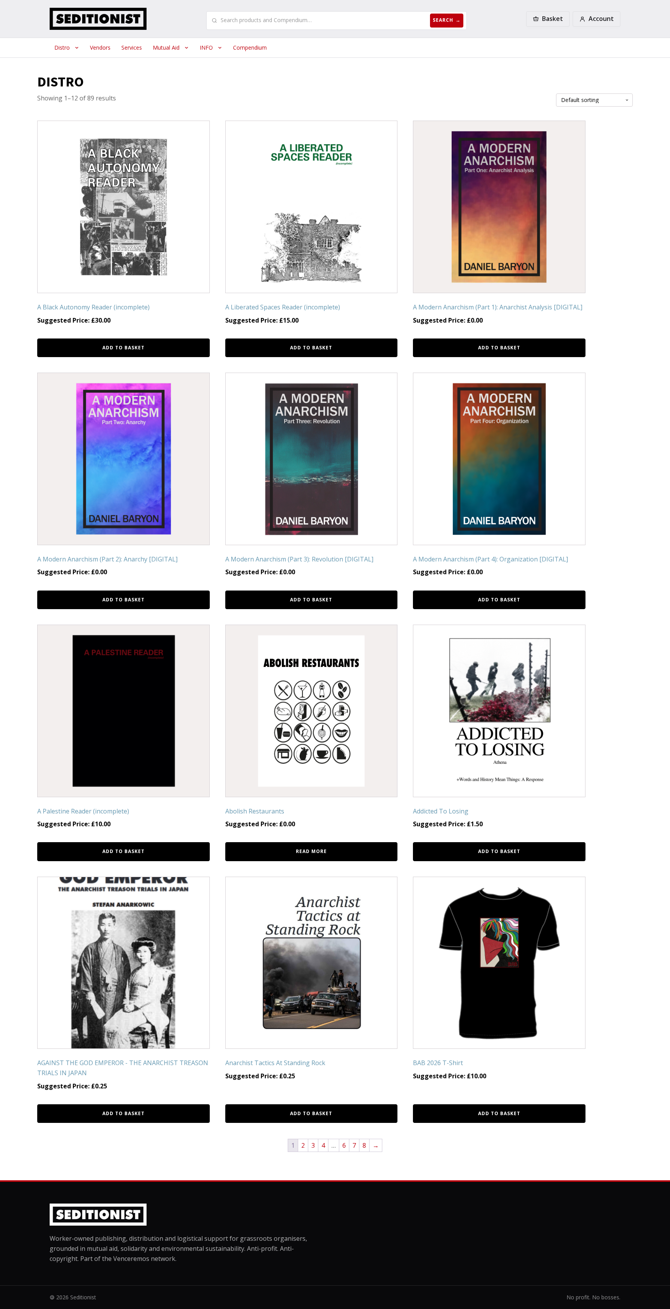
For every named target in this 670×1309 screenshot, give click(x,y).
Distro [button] (62, 47)
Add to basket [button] (123, 347)
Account (601, 18)
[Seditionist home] (98, 19)
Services (131, 47)
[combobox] (324, 20)
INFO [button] (206, 47)
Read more (311, 851)
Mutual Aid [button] (166, 47)
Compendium (250, 47)
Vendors (100, 47)
